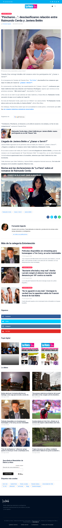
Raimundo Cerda (7, 212)
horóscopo (20, 486)
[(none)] (4, 227)
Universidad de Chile (47, 484)
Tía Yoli (4, 486)
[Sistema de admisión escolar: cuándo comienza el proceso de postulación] (10, 353)
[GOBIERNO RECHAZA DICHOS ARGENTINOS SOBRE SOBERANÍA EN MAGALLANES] (50, 353)
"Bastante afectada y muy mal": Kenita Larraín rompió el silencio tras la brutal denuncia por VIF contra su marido (39, 273)
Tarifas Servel (24, 524)
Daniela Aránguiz (36, 486)
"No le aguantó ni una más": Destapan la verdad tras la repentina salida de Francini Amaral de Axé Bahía (40, 293)
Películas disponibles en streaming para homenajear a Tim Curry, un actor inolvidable (41, 252)
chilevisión (12, 486)
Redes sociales (24, 484)
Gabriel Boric (13, 484)
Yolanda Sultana (35, 484)
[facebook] (50, 1)
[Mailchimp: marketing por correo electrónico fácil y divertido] (20, 475)
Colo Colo (5, 484)
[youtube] (56, 1)
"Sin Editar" (33, 80)
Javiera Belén (28, 212)
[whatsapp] (59, 217)
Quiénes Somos (13, 524)
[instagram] (54, 1)
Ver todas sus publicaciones (20, 234)
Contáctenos (34, 524)
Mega (27, 486)
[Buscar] (55, 6)
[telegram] (58, 1)
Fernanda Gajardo (7, 23)
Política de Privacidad (47, 524)
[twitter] (52, 1)
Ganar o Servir (18, 212)
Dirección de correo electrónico (11, 467)
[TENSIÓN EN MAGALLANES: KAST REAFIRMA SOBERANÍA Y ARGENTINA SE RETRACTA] (30, 353)
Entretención (28, 243)
